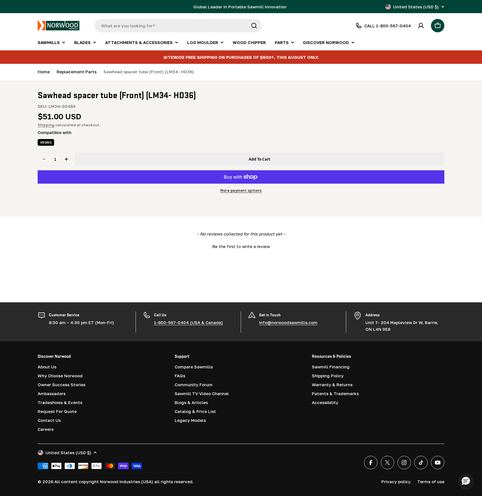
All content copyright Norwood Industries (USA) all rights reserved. (124, 481)
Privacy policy (396, 481)
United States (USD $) (416, 6)
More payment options (241, 190)
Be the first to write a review (241, 246)
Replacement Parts (77, 71)
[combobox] (178, 25)
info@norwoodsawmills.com (288, 322)
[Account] (421, 25)
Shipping (46, 125)
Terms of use (430, 481)
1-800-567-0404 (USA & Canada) (188, 322)
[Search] (254, 25)
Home (44, 71)
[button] (241, 245)
